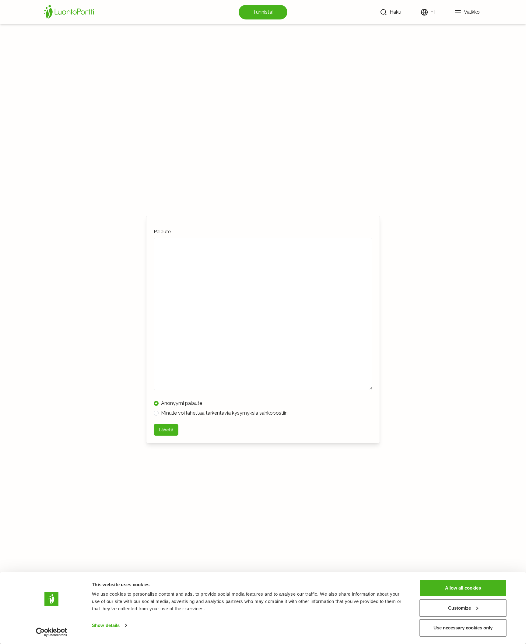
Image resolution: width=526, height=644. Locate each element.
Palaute (162, 232)
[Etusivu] (70, 12)
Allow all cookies (463, 587)
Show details (106, 625)
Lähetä (166, 429)
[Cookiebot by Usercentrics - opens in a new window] (51, 632)
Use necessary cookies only (463, 627)
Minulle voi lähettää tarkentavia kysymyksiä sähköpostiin (224, 413)
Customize (459, 608)
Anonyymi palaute (181, 403)
